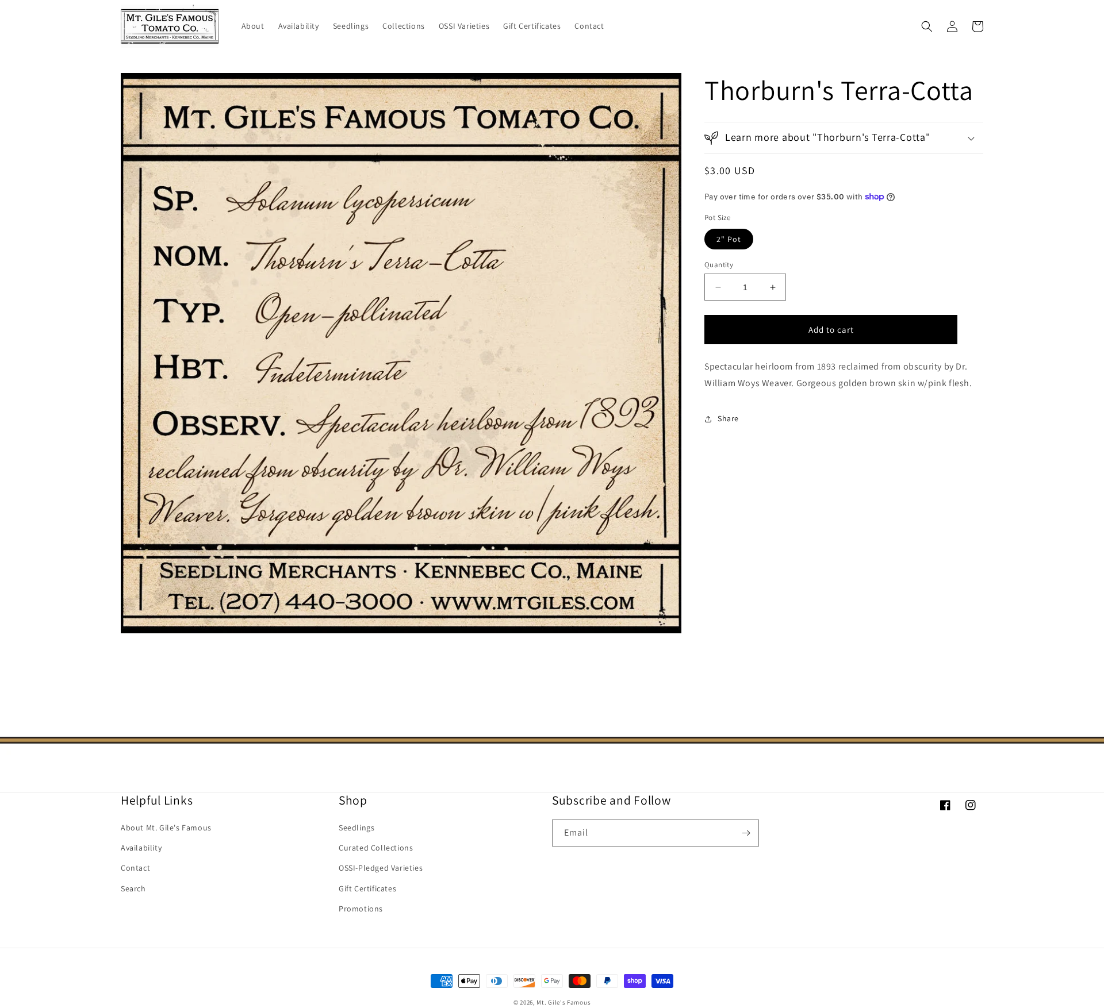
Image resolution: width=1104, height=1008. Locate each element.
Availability (141, 847)
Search (133, 888)
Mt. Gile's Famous (563, 1002)
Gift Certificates (367, 888)
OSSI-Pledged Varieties (381, 868)
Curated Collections (376, 847)
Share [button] (728, 418)
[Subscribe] (745, 833)
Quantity (718, 265)
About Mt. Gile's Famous (166, 827)
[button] (927, 26)
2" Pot (728, 239)
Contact (135, 868)
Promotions (361, 908)
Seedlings (356, 827)
